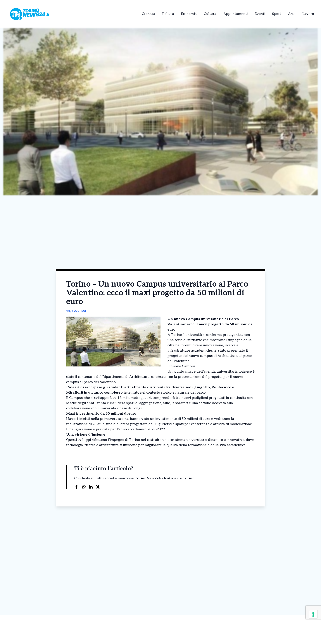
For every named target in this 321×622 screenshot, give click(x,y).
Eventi (260, 14)
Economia (189, 14)
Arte (291, 14)
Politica (168, 14)
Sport (276, 14)
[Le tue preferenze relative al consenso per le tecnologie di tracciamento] (313, 614)
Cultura (210, 14)
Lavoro (308, 14)
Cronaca (148, 14)
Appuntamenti (235, 14)
